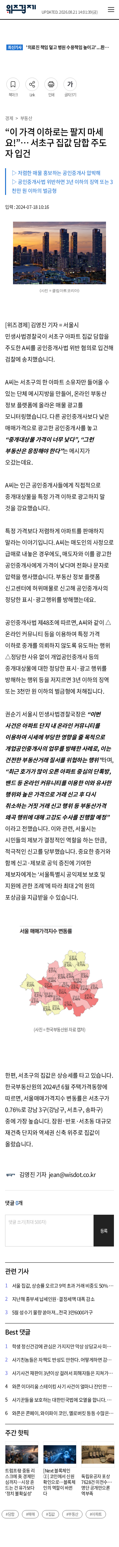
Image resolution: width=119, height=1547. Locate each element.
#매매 (30, 1514)
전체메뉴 (111, 9)
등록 (104, 1231)
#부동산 (72, 1514)
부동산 (26, 118)
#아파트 (96, 1514)
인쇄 (51, 82)
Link (32, 82)
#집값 (50, 1514)
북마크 (13, 82)
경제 (9, 118)
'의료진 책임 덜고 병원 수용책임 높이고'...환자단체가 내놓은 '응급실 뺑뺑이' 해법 (60, 47)
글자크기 (70, 82)
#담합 (10, 1514)
